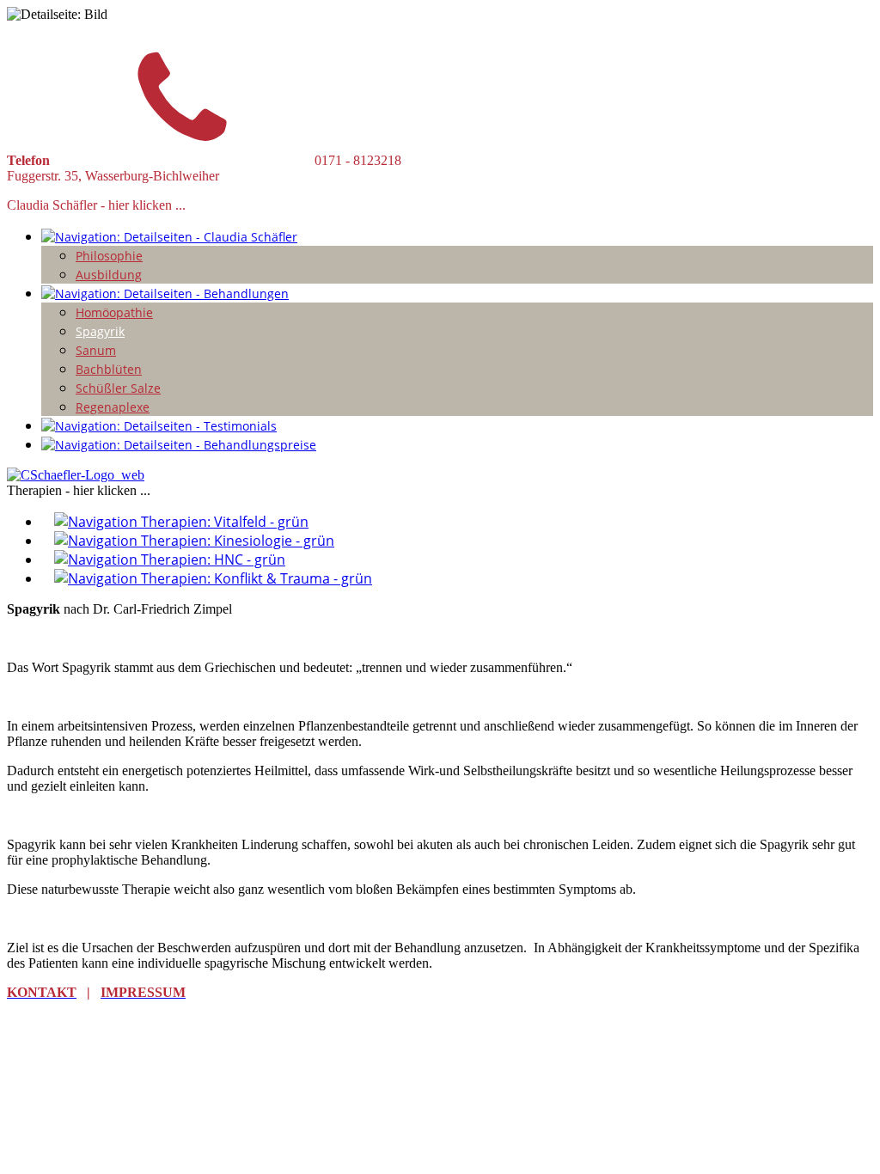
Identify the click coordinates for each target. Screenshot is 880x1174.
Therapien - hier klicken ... (78, 490)
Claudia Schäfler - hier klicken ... (96, 205)
